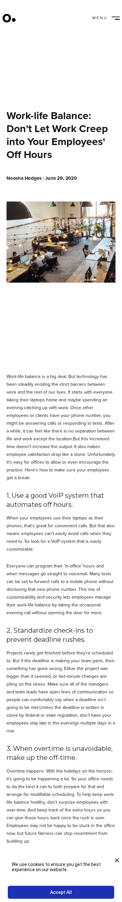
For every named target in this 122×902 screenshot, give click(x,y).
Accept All (61, 892)
